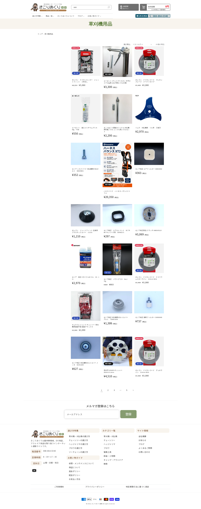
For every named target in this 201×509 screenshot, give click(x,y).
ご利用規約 (59, 486)
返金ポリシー (74, 471)
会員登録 (125, 6)
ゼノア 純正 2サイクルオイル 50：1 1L (85, 278)
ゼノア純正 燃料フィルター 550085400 (148, 317)
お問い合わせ (144, 452)
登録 (128, 414)
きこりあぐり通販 (97, 504)
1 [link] (101, 390)
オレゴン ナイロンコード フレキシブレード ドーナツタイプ (148, 81)
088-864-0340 (160, 16)
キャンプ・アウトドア (113, 459)
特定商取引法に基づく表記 (137, 486)
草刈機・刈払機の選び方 (79, 436)
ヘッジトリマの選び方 (78, 444)
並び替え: (127, 44)
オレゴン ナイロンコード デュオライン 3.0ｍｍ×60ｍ (148, 371)
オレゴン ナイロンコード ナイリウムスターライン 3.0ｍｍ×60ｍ (148, 278)
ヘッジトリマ (109, 444)
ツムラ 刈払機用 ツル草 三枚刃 (148, 128)
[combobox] (91, 7)
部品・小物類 (109, 456)
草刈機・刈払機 (110, 436)
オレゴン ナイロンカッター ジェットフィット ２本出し (85, 81)
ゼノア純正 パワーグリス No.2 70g (116, 280)
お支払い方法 (74, 479)
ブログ (141, 444)
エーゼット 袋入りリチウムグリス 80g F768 (85, 129)
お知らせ (142, 440)
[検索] (108, 7)
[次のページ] (133, 390)
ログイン (126, 8)
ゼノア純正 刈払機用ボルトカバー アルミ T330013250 (116, 318)
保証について (74, 467)
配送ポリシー (74, 475)
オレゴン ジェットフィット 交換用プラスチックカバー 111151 (85, 231)
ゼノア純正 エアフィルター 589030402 (148, 169)
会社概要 (142, 436)
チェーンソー (109, 440)
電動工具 (107, 452)
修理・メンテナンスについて (81, 463)
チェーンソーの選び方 (78, 440)
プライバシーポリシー (95, 486)
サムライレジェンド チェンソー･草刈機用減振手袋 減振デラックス (85, 326)
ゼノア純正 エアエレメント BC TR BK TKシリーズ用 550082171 (117, 231)
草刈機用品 (49, 34)
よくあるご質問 (145, 448)
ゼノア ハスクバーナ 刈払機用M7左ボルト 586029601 (85, 170)
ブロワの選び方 (75, 448)
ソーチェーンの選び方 (78, 452)
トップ (40, 34)
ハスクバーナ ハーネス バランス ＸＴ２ (117, 192)
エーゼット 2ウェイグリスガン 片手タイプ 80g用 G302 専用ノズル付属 (117, 82)
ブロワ (106, 448)
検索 (105, 463)
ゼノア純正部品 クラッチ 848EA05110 (148, 230)
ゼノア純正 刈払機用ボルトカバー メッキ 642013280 (85, 364)
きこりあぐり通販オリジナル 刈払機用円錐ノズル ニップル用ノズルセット (116, 130)
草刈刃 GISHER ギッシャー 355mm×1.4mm (113, 371)
